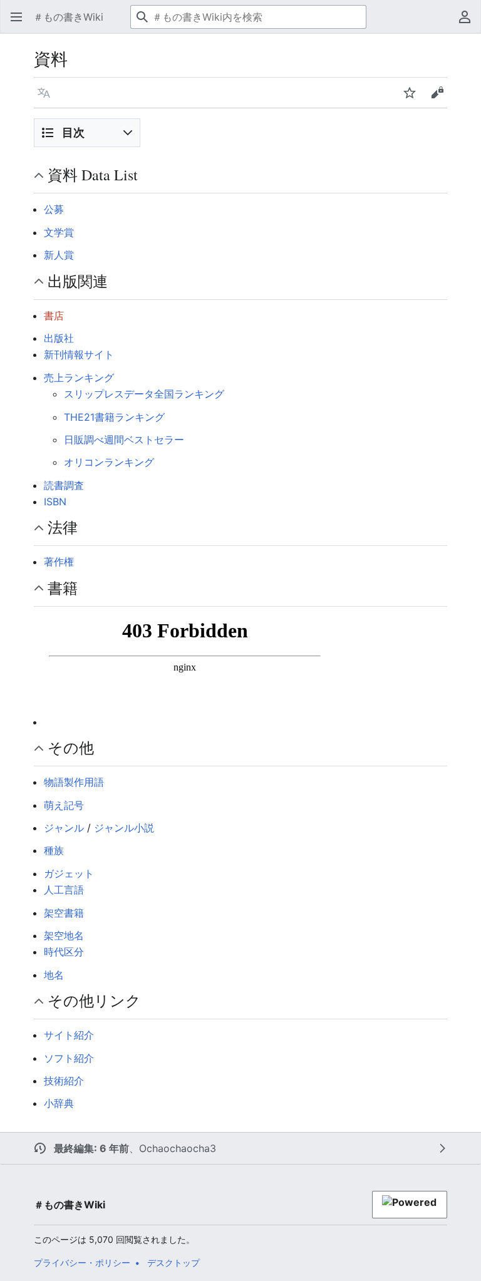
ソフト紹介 (69, 1058)
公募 (54, 209)
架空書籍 (64, 913)
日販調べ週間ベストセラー (124, 439)
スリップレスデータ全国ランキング (144, 394)
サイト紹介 (69, 1035)
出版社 (59, 338)
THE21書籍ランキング (114, 417)
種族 (54, 850)
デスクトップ (173, 1262)
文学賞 (59, 232)
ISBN (55, 501)
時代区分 (64, 951)
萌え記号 (64, 805)
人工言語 (64, 889)
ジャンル (64, 827)
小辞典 (59, 1103)
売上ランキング (79, 377)
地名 (54, 975)
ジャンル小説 (124, 827)
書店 (54, 315)
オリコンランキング (109, 462)
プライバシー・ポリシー (82, 1262)
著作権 (59, 561)
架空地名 (64, 935)
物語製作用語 (74, 782)
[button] (16, 17)
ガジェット (69, 873)
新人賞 (59, 255)
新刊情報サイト (79, 354)
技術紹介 (64, 1080)
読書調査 (64, 485)
